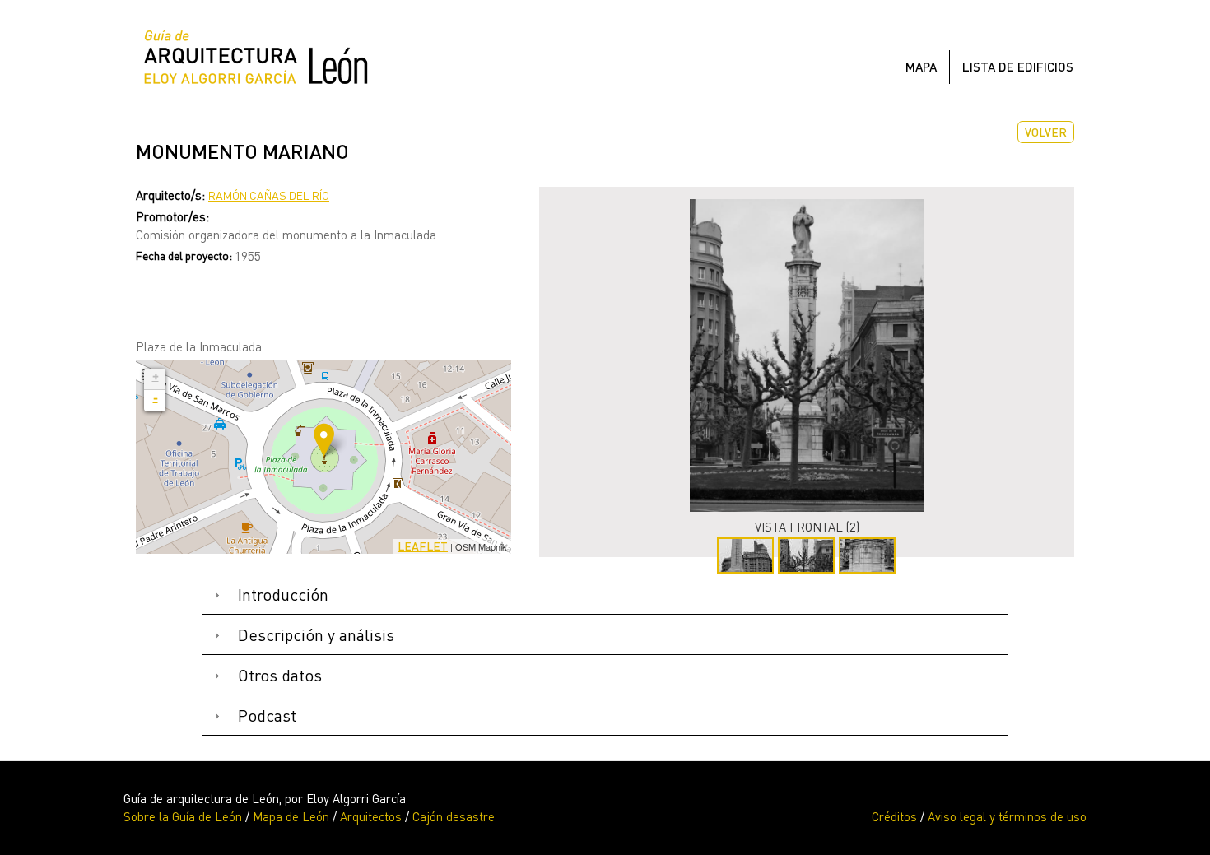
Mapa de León (291, 816)
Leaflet (423, 546)
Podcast (267, 715)
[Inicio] (262, 61)
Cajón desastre (453, 816)
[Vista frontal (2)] (806, 355)
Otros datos (280, 675)
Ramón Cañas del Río (268, 195)
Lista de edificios (1017, 66)
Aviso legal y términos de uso (1007, 816)
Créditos (894, 816)
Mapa (921, 66)
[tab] (605, 595)
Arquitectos (371, 816)
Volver (1046, 132)
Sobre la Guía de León (182, 816)
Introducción (283, 594)
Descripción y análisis (316, 635)
